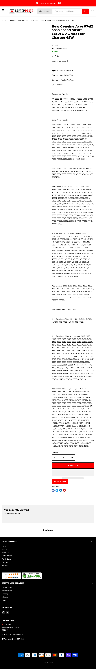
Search (4, 549)
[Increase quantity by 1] (72, 457)
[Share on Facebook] (53, 490)
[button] (73, 473)
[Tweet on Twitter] (56, 490)
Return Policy (7, 591)
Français (5, 562)
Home (4, 20)
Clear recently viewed (12, 514)
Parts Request (7, 556)
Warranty (5, 597)
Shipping (5, 594)
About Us (5, 552)
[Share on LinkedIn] (60, 490)
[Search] (85, 11)
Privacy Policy (7, 587)
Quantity (55, 452)
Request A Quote (60, 481)
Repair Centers (7, 559)
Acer (56, 45)
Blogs (4, 600)
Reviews (5, 565)
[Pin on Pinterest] (64, 490)
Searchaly (53, 665)
